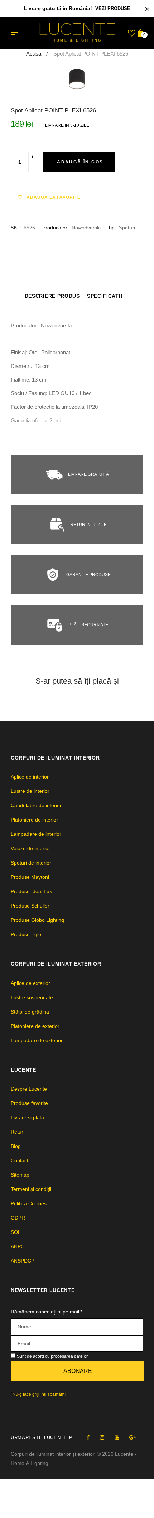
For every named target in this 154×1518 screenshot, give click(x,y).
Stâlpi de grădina (30, 1012)
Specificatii (104, 296)
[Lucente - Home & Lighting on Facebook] (88, 1437)
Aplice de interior (30, 777)
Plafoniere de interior (34, 820)
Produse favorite (29, 1103)
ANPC (17, 1246)
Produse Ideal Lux (31, 891)
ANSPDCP (22, 1261)
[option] (77, 79)
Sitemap (20, 1175)
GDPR (18, 1218)
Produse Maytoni (30, 877)
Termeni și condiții (31, 1189)
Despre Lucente (29, 1089)
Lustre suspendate (32, 997)
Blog (16, 1146)
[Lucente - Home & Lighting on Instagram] (102, 1437)
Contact (19, 1160)
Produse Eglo (26, 934)
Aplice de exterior (30, 983)
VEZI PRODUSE (112, 8)
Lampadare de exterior (37, 1040)
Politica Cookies (29, 1203)
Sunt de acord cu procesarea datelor (52, 1356)
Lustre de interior (30, 791)
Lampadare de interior (36, 834)
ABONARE (77, 1371)
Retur (17, 1132)
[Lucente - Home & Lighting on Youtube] (117, 1437)
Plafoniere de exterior (35, 1026)
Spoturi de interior (31, 863)
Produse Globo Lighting (37, 920)
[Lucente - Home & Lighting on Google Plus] (132, 1437)
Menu (16, 33)
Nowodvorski (86, 227)
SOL (16, 1232)
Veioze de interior (30, 848)
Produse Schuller (30, 906)
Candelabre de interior (36, 805)
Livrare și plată (27, 1117)
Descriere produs (52, 296)
